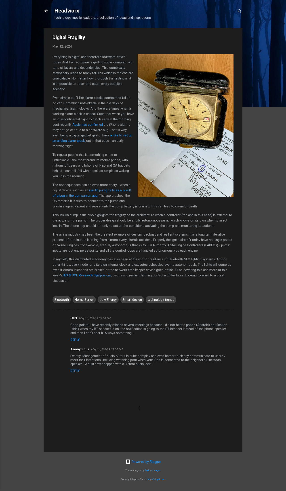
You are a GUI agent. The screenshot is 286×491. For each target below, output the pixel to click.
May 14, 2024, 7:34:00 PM (95, 318)
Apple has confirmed (87, 125)
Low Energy (108, 300)
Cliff (73, 318)
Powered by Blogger (146, 462)
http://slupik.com (156, 479)
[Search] (239, 12)
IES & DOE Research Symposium (87, 275)
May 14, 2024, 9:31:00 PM (107, 349)
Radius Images (153, 470)
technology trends (161, 300)
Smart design (132, 300)
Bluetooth (62, 300)
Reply (75, 340)
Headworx (66, 11)
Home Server (84, 300)
